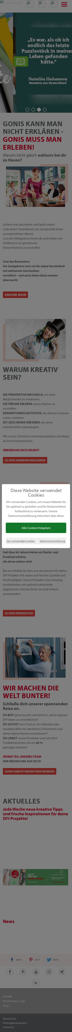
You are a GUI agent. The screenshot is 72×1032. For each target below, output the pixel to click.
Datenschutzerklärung (52, 541)
